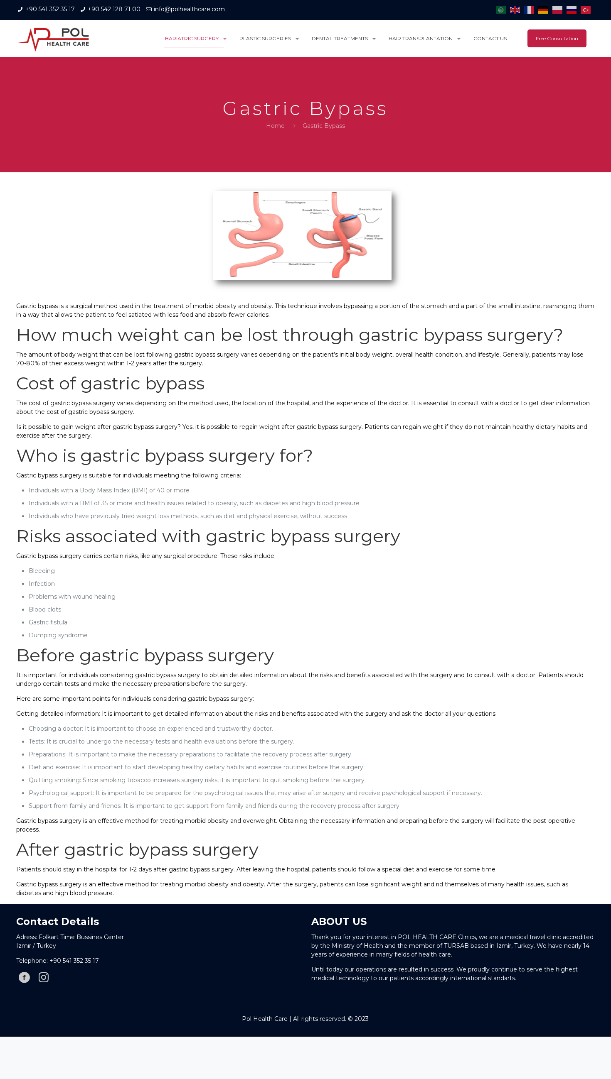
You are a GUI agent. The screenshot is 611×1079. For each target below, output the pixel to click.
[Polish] (559, 9)
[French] (531, 9)
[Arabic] (503, 9)
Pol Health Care (265, 1019)
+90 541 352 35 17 (50, 9)
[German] (545, 9)
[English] (517, 9)
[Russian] (574, 9)
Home (275, 126)
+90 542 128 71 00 (114, 9)
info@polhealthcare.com (189, 9)
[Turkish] (588, 9)
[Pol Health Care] (52, 38)
